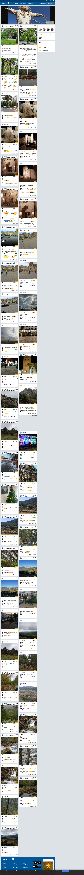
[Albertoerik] (40, 29)
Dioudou (5, 632)
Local (52, 22)
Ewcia (23, 549)
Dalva (5, 148)
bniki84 (5, 757)
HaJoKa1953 (6, 603)
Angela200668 (7, 85)
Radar (21, 3)
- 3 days (4, 864)
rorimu (5, 48)
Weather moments (50, 3)
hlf (22, 121)
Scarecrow (6, 25)
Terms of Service (39, 871)
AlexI (23, 580)
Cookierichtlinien (25, 867)
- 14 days (4, 867)
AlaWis (5, 115)
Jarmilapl (24, 156)
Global (47, 22)
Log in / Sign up (46, 0)
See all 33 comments (14, 731)
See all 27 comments (32, 774)
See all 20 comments (14, 120)
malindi (5, 249)
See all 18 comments (32, 127)
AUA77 (5, 217)
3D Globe (37, 3)
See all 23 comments (14, 223)
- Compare (4, 868)
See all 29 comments (14, 259)
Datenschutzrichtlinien (26, 866)
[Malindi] (40, 37)
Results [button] (39, 42)
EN (50, 0)
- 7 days (4, 866)
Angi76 (5, 347)
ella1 (23, 454)
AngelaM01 (6, 146)
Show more (52, 26)
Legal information (26, 864)
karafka (5, 759)
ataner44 (5, 179)
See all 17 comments (14, 352)
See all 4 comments (14, 290)
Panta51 (23, 736)
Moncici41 (24, 457)
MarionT (5, 507)
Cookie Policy (31, 871)
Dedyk (23, 611)
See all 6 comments (32, 523)
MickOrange (6, 318)
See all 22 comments (14, 185)
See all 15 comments (14, 481)
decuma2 (6, 570)
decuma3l (6, 538)
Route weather (30, 3)
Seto (5, 182)
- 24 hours (4, 863)
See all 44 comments (14, 52)
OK (65, 871)
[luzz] (52, 29)
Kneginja (5, 666)
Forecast (16, 3)
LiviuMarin (24, 582)
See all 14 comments (32, 351)
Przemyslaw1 (6, 78)
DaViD (5, 381)
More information (65, 873)
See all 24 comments (14, 89)
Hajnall (5, 600)
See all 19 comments (14, 700)
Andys (5, 285)
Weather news (43, 3)
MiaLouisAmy (6, 288)
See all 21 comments (32, 256)
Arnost (5, 316)
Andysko (24, 123)
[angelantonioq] (48, 29)
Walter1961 (6, 117)
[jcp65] (44, 29)
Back (5, 21)
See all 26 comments (14, 824)
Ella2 (5, 818)
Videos (24, 3)
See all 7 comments (32, 95)
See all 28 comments (14, 321)
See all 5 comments (14, 153)
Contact (24, 863)
